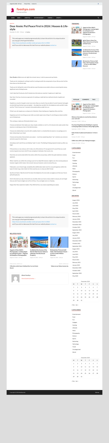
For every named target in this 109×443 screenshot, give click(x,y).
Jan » (76, 305)
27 (93, 297)
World (74, 190)
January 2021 (76, 265)
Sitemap (97, 392)
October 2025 (76, 227)
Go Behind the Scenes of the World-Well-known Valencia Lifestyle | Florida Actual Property (39, 252)
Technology (75, 182)
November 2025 (76, 224)
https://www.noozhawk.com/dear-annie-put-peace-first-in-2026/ (31, 43)
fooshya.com (26, 9)
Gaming (74, 163)
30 (77, 300)
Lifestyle (27, 17)
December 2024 (76, 240)
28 (97, 297)
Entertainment (39, 17)
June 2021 (75, 254)
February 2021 (76, 262)
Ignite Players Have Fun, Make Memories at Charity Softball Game (90, 42)
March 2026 (75, 213)
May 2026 (75, 208)
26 (89, 297)
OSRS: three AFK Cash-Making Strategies (83, 140)
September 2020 (77, 273)
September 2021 (77, 246)
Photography (76, 171)
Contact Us (34, 3)
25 (85, 297)
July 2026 (75, 203)
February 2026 (76, 216)
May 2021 (75, 257)
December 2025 (76, 222)
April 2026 (75, 211)
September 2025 (77, 230)
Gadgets (74, 160)
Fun (73, 158)
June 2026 (75, 205)
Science (50, 17)
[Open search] (98, 18)
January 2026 (76, 219)
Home (13, 17)
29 (73, 300)
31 (81, 300)
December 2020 (76, 268)
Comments (85, 99)
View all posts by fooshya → (28, 278)
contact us (53, 45)
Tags (93, 99)
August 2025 (76, 232)
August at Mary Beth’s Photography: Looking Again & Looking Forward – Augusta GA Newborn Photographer (19, 252)
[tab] (76, 99)
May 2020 (75, 276)
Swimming (75, 179)
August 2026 (76, 200)
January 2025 (76, 238)
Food (73, 155)
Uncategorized (76, 187)
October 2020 (76, 270)
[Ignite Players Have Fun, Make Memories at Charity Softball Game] (77, 40)
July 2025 (75, 235)
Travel (74, 185)
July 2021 (75, 251)
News (18, 17)
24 (81, 297)
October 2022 (76, 243)
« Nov (73, 305)
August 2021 (76, 249)
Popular (76, 99)
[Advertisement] (70, 10)
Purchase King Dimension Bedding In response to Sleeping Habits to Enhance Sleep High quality (85, 125)
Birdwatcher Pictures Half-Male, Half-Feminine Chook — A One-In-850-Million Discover (59, 252)
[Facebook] (98, 3)
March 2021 (75, 259)
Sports (58, 17)
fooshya (28, 32)
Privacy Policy (27, 3)
